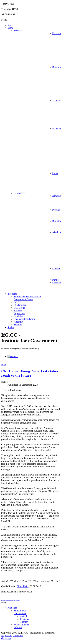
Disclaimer (18, 635)
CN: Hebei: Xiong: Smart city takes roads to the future (29, 373)
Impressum (6, 635)
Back (3, 364)
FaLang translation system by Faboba (10, 600)
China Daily (22, 586)
